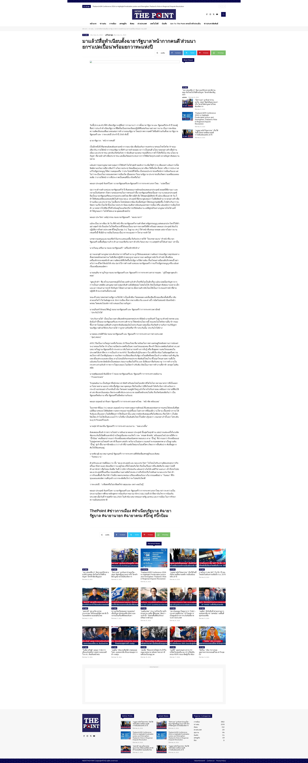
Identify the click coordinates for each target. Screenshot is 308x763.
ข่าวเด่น (91, 29)
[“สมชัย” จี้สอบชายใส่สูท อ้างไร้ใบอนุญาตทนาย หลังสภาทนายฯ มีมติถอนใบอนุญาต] (154, 635)
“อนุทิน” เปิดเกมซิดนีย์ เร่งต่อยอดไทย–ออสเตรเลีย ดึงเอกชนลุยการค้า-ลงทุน (124, 652)
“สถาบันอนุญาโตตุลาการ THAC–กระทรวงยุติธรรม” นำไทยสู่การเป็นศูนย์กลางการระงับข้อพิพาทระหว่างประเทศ (183, 614)
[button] (223, 14)
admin (184, 97)
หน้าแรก (84, 29)
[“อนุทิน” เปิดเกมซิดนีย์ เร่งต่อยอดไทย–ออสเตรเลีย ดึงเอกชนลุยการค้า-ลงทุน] (124, 635)
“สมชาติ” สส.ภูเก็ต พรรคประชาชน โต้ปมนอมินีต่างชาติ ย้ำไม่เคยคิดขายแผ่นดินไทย (95, 613)
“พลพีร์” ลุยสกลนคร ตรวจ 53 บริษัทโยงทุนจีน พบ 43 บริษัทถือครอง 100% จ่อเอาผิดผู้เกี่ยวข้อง (182, 652)
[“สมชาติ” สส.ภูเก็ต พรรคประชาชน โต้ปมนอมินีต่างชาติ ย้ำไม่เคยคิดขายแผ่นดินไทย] (95, 596)
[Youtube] (217, 14)
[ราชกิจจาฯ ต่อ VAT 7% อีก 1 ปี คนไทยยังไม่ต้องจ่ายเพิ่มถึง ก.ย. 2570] (212, 558)
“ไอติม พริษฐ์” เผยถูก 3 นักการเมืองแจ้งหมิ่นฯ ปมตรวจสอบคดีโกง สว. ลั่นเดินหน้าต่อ (94, 652)
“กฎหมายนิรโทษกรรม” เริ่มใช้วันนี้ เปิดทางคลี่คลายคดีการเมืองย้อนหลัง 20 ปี (119, 6)
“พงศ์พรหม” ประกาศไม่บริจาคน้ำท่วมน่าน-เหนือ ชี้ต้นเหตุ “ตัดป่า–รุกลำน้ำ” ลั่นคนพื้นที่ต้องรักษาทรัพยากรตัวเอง (154, 614)
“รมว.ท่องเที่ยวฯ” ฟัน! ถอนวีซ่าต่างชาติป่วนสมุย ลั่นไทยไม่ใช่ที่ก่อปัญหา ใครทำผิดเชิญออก (198, 92)
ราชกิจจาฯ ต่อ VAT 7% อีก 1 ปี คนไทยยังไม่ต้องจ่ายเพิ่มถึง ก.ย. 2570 (212, 573)
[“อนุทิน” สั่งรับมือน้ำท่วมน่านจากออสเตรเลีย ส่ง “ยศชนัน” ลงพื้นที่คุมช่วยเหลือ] (212, 596)
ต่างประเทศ (186, 119)
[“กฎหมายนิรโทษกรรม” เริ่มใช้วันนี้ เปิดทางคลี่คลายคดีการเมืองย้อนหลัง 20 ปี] (187, 133)
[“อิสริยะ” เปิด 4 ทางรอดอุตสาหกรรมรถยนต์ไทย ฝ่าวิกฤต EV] (212, 635)
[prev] (220, 6)
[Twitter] (213, 14)
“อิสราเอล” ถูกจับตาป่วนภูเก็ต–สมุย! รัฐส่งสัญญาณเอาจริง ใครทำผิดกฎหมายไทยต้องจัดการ (206, 103)
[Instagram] (210, 14)
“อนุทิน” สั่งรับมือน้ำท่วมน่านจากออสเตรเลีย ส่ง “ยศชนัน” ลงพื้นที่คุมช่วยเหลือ (211, 613)
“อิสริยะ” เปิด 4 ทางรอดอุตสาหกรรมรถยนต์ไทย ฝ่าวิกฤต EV (211, 652)
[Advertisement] (154, 685)
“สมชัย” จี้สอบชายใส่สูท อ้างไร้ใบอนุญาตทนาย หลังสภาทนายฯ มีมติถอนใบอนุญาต (153, 652)
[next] (224, 6)
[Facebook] (207, 14)
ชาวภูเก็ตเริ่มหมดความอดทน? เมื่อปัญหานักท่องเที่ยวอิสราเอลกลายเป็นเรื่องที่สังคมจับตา (123, 613)
